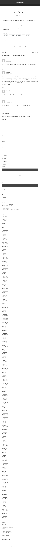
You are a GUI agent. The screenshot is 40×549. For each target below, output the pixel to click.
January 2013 (5, 379)
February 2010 (5, 410)
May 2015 (4, 349)
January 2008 (5, 444)
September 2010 (5, 402)
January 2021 (5, 276)
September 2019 (5, 293)
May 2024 (4, 235)
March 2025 (5, 224)
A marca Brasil (35, 52)
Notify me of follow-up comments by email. (5, 156)
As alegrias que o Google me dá (8, 527)
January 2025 (5, 227)
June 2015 (4, 348)
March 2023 (5, 254)
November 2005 (5, 479)
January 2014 (5, 364)
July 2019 (4, 296)
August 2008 (5, 434)
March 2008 (5, 441)
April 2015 (4, 350)
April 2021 (4, 273)
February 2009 (5, 426)
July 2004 (4, 501)
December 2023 (5, 242)
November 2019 (5, 291)
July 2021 (4, 269)
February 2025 (5, 226)
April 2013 (4, 375)
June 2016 (4, 337)
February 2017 (5, 331)
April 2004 (4, 505)
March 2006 (5, 474)
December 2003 (5, 510)
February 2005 (5, 491)
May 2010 (4, 406)
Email (3, 141)
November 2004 (5, 495)
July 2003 (4, 517)
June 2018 (4, 311)
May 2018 (4, 312)
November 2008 (5, 430)
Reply (3, 69)
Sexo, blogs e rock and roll (7, 539)
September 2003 (5, 514)
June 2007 (4, 453)
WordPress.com (28, 546)
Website (3, 147)
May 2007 (4, 455)
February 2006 (5, 475)
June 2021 (4, 270)
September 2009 (5, 417)
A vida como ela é (5, 524)
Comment (4, 119)
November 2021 (5, 265)
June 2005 (4, 486)
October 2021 (5, 266)
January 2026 (5, 216)
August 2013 (5, 369)
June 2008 (4, 437)
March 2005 (5, 490)
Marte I (4, 52)
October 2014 (5, 353)
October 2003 (5, 513)
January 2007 (5, 460)
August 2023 (5, 247)
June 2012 (4, 387)
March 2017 (5, 330)
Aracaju (4, 525)
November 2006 (5, 463)
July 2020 (4, 281)
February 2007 (5, 459)
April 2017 (4, 329)
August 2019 (5, 295)
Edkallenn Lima (5, 208)
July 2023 (4, 249)
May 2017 (4, 327)
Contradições (11, 204)
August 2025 (5, 219)
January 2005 (5, 493)
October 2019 (5, 292)
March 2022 (5, 261)
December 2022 (5, 258)
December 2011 (5, 395)
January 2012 (5, 394)
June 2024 (4, 234)
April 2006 (4, 472)
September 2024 (5, 230)
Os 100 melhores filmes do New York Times (9, 193)
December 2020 (5, 277)
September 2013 (5, 368)
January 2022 (5, 262)
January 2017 (5, 333)
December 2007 (5, 445)
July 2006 (4, 468)
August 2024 (5, 231)
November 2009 (5, 414)
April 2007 (4, 456)
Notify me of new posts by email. (5, 164)
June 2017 (4, 326)
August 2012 (5, 384)
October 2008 (5, 432)
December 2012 (5, 380)
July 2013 (4, 371)
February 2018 (5, 315)
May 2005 (4, 487)
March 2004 (5, 506)
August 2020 (5, 280)
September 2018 (5, 307)
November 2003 (5, 512)
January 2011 (5, 398)
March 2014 (5, 361)
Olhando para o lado (6, 535)
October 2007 (5, 448)
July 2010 (4, 403)
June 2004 (4, 502)
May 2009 (4, 422)
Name (3, 135)
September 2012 (5, 383)
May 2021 (4, 272)
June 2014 (4, 357)
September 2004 (5, 498)
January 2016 (5, 342)
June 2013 (4, 372)
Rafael (6, 41)
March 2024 (5, 238)
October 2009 (5, 415)
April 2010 (4, 407)
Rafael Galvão (20, 2)
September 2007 (5, 449)
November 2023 (5, 243)
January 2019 (5, 303)
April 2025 (4, 223)
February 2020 (5, 288)
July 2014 (4, 356)
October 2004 (5, 497)
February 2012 (5, 392)
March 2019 (5, 300)
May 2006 (4, 471)
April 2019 (4, 299)
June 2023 (4, 250)
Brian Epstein (5, 191)
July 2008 (4, 436)
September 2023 (5, 246)
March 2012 (5, 391)
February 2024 (5, 239)
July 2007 (4, 452)
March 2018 (5, 314)
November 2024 (5, 228)
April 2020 (4, 285)
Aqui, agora (10, 205)
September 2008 (5, 433)
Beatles (4, 528)
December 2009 (5, 413)
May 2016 (4, 338)
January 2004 (5, 509)
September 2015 (5, 346)
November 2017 (5, 319)
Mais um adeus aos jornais (7, 195)
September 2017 (5, 322)
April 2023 (4, 253)
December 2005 (5, 478)
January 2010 (5, 411)
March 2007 (5, 457)
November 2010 (5, 399)
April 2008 (4, 440)
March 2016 (5, 341)
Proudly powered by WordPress (14, 546)
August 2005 (5, 483)
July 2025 (4, 220)
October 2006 (5, 464)
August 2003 (5, 516)
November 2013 (5, 365)
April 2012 (4, 390)
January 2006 (5, 476)
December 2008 (5, 429)
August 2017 (5, 323)
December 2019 (5, 289)
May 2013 (4, 373)
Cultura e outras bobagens (7, 531)
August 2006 (5, 467)
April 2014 (4, 360)
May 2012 (4, 388)
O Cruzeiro (4, 197)
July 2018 (4, 310)
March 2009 (5, 425)
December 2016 (5, 334)
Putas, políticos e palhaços (7, 536)
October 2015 (5, 345)
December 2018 (5, 304)
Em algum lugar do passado (7, 532)
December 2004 (5, 494)
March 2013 (5, 376)
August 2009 (5, 418)
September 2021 (5, 268)
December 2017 (5, 318)
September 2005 (5, 482)
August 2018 (5, 308)
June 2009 (4, 421)
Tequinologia (5, 540)
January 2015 (5, 352)
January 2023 (5, 257)
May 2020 (4, 284)
